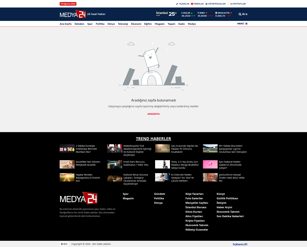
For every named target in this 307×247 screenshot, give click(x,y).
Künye (221, 194)
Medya (192, 23)
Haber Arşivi (224, 207)
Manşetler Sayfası (196, 203)
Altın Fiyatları (194, 216)
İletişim (221, 203)
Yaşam (171, 23)
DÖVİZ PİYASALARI (217, 4)
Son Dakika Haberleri (230, 216)
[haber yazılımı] (240, 244)
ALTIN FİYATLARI (238, 4)
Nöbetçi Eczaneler (196, 229)
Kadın (181, 23)
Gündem (79, 23)
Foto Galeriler (194, 198)
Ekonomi (136, 23)
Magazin (160, 23)
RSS (65, 243)
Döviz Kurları (193, 211)
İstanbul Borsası (195, 207)
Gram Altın (223, 13)
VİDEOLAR (199, 4)
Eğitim (148, 23)
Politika (100, 23)
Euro (202, 13)
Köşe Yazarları (194, 194)
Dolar (186, 13)
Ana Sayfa (65, 23)
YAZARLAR (184, 4)
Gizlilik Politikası (227, 198)
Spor (90, 23)
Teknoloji (123, 23)
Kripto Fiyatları (195, 220)
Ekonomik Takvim (196, 225)
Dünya (111, 23)
